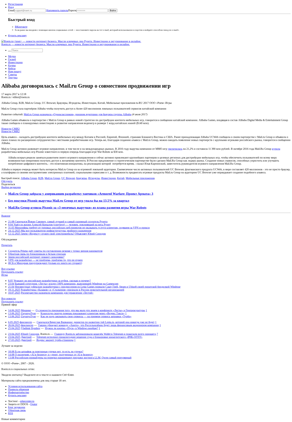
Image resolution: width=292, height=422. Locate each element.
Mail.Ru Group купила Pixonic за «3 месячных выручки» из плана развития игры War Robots (77, 207)
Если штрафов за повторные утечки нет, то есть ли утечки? (45, 351)
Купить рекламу (17, 35)
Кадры (12, 65)
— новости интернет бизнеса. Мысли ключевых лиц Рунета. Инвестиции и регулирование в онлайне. (65, 44)
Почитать (6, 245)
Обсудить (6, 181)
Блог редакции (16, 407)
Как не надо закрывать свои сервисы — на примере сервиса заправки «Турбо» (86, 316)
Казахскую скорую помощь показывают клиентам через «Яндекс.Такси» (83, 313)
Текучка (12, 77)
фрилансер (26, 322)
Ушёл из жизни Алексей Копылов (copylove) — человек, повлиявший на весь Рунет (59, 224)
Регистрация (15, 4)
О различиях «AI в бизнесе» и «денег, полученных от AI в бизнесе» (50, 354)
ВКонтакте (21, 26)
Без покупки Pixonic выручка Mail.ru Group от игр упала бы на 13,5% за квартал (68, 200)
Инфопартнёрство (18, 392)
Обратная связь (17, 410)
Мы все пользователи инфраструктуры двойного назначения (49, 230)
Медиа (12, 56)
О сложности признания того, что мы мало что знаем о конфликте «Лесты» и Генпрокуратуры (90, 310)
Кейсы (12, 68)
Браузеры (81, 178)
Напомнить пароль (57, 10)
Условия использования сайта (25, 386)
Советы (12, 74)
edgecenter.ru (27, 401)
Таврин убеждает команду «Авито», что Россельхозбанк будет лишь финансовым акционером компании (98, 325)
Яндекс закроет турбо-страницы (55, 340)
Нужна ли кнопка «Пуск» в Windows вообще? (71, 328)
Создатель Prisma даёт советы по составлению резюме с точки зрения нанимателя (55, 250)
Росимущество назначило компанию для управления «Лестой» (57, 292)
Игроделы (94, 178)
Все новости (8, 298)
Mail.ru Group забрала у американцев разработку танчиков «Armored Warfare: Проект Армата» (80, 193)
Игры (4, 274)
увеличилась (175, 148)
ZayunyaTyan (28, 313)
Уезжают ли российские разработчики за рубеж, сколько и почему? (52, 280)
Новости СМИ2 (10, 128)
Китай (120, 178)
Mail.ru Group (52, 178)
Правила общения (18, 389)
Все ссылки (8, 268)
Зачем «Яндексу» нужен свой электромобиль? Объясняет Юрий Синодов (57, 233)
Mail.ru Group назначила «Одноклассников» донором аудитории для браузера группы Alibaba (77, 114)
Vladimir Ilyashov (30, 328)
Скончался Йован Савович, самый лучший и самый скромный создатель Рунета (57, 221)
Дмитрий (26, 337)
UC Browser (68, 178)
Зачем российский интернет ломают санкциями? (36, 257)
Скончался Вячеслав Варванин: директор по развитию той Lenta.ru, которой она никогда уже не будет (95, 322)
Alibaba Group (29, 178)
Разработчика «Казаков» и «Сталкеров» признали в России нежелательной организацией (72, 289)
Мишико (26, 310)
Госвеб (12, 59)
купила (276, 148)
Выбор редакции (11, 187)
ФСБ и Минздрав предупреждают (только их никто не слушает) (45, 263)
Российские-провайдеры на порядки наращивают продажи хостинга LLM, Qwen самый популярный (69, 357)
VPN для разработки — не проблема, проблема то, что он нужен (45, 260)
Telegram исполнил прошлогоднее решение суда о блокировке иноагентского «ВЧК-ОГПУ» (89, 337)
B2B (40, 178)
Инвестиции (15, 62)
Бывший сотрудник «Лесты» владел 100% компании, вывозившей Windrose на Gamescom (66, 283)
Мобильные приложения (140, 178)
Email (11, 10)
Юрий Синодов (30, 334)
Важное (5, 215)
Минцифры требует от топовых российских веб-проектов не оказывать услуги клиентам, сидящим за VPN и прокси (79, 227)
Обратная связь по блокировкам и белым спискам (37, 254)
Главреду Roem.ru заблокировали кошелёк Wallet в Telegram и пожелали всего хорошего (105, 334)
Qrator (33, 404)
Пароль (61, 10)
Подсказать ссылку (12, 271)
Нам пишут (14, 71)
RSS (10, 413)
